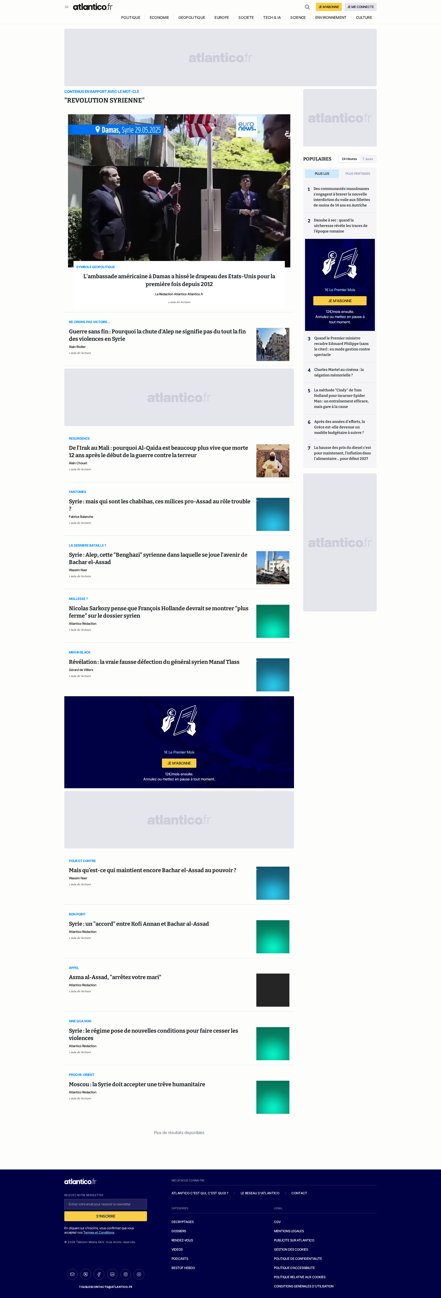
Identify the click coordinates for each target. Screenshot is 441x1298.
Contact (299, 1193)
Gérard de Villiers (81, 670)
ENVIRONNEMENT (331, 17)
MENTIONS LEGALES (289, 1231)
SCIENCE (298, 17)
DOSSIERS (179, 1231)
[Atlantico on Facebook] (99, 1274)
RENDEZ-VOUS (182, 1240)
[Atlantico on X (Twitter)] (85, 1274)
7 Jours (367, 159)
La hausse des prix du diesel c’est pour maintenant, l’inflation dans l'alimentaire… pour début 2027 (342, 453)
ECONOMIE (159, 17)
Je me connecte (360, 7)
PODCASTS (180, 1259)
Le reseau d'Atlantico (260, 1193)
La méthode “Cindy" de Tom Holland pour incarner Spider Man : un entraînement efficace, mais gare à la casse (341, 398)
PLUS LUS (322, 173)
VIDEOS (177, 1249)
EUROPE (222, 17)
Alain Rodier (77, 347)
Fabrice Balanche (81, 517)
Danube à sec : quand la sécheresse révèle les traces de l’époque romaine (341, 225)
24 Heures (349, 159)
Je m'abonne (179, 763)
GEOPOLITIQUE (191, 17)
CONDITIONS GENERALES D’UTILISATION (304, 1286)
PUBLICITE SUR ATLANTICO (294, 1240)
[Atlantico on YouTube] (139, 1274)
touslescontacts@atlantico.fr (105, 1287)
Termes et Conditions (98, 1232)
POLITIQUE (130, 17)
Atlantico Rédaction (82, 623)
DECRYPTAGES (183, 1222)
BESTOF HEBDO (183, 1268)
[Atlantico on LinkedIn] (112, 1274)
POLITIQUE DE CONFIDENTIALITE (298, 1259)
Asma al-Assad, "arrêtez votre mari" (115, 977)
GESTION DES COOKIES (291, 1249)
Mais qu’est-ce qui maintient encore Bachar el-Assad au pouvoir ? (152, 870)
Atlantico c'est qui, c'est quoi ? (200, 1193)
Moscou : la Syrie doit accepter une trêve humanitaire (137, 1084)
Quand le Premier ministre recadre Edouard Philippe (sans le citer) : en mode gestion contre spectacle (342, 346)
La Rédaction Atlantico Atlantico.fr (179, 294)
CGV (277, 1222)
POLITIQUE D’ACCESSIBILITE (294, 1268)
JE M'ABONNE (329, 7)
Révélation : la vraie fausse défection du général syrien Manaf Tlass (154, 662)
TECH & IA (272, 17)
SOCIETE (246, 17)
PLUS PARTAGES (358, 173)
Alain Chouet (78, 463)
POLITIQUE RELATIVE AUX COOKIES (299, 1277)
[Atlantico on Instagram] (125, 1274)
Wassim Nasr (78, 570)
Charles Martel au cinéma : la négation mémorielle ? (339, 372)
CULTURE (364, 17)
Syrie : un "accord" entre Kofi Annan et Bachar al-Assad (139, 924)
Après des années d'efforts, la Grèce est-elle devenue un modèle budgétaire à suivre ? (339, 427)
